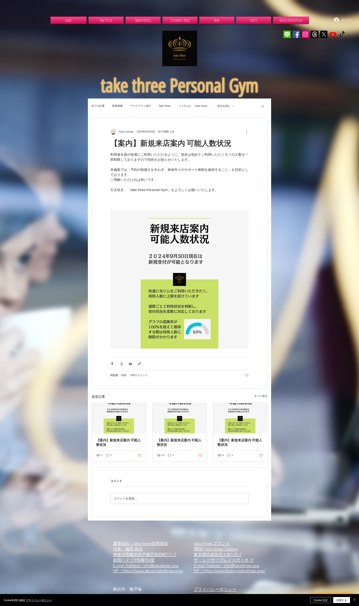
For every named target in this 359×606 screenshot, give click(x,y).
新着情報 (117, 105)
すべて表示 (260, 396)
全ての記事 (98, 105)
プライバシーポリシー (39, 600)
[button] (262, 105)
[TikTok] (342, 34)
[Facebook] (296, 34)
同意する (341, 600)
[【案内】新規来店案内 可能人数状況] (119, 418)
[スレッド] (314, 34)
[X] (323, 34)
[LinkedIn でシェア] (130, 363)
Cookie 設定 (321, 600)
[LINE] (287, 34)
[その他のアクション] (246, 131)
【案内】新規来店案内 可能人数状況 (118, 442)
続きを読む (223, 105)
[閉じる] (354, 600)
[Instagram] (305, 34)
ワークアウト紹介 (140, 105)
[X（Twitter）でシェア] (121, 363)
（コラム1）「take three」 (194, 105)
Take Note (165, 105)
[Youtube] (333, 34)
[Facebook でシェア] (112, 363)
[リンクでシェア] (139, 363)
